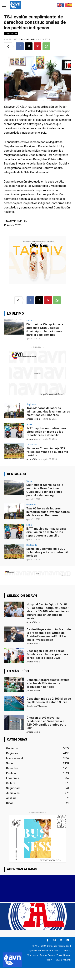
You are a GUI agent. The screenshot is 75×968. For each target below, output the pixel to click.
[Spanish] (69, 5)
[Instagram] (54, 940)
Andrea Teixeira (33, 418)
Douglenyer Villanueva (37, 706)
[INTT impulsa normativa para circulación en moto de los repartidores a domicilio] (14, 430)
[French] (64, 5)
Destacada (32, 444)
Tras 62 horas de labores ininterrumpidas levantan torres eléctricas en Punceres (48, 411)
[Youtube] (67, 940)
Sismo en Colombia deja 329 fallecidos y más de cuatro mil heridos (47, 452)
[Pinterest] (37, 46)
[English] (59, 5)
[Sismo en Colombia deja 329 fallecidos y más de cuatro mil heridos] (14, 451)
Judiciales (11, 33)
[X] (28, 46)
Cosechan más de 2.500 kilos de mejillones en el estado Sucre (49, 700)
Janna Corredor (33, 690)
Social (29, 320)
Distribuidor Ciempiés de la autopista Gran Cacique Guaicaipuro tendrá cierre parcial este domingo (44, 329)
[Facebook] (20, 46)
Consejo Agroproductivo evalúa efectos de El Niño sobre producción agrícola (48, 683)
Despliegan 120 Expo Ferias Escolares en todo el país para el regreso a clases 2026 (47, 654)
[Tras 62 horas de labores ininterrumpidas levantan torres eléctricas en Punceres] (14, 410)
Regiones (31, 404)
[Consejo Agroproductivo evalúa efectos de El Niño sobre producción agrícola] (14, 684)
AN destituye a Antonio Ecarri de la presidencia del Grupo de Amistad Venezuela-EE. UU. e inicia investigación (49, 634)
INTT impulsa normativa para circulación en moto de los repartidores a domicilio (46, 432)
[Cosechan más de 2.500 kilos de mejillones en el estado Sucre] (14, 703)
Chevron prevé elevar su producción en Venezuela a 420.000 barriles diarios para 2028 (46, 723)
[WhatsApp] (46, 46)
